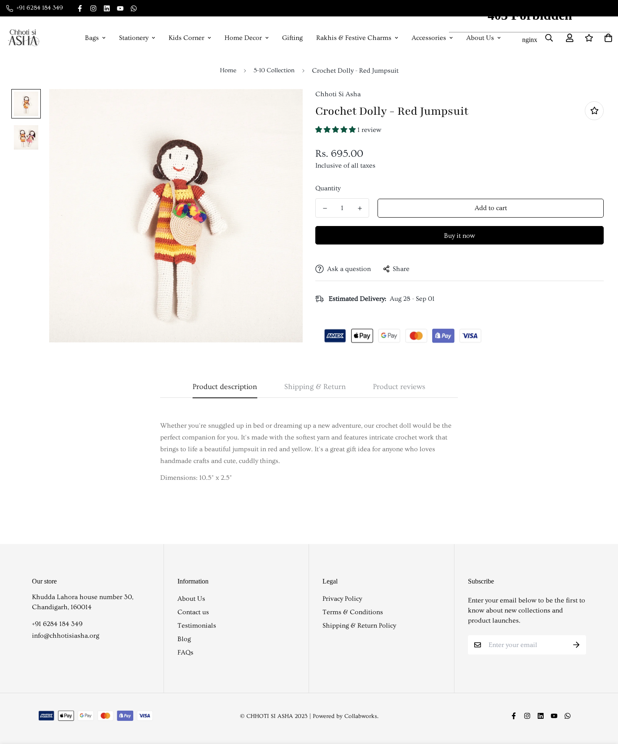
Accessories (429, 38)
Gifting (292, 38)
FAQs (185, 652)
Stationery (133, 38)
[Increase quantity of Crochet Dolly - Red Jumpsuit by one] (360, 208)
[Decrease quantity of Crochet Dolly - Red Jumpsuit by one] (325, 208)
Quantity (328, 188)
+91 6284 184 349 (57, 624)
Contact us (193, 612)
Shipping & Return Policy (359, 625)
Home (228, 70)
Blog (184, 639)
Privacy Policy (342, 598)
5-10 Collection (274, 70)
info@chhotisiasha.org (65, 635)
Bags (92, 38)
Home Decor (243, 38)
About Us (191, 598)
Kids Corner (186, 38)
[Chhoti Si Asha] (23, 38)
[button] (336, 130)
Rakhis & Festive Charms (353, 38)
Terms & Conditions (352, 612)
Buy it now (459, 235)
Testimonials (196, 625)
